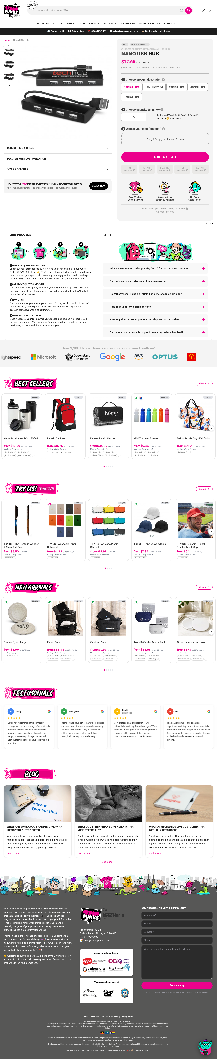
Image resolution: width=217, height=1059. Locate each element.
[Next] (211, 428)
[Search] (188, 10)
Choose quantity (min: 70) (142, 109)
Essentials (126, 23)
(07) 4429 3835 (99, 31)
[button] (165, 67)
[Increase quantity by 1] (143, 117)
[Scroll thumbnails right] (9, 85)
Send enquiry (177, 985)
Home (7, 40)
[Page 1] (104, 466)
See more (108, 862)
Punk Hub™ (171, 23)
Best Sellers (67, 23)
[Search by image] (181, 10)
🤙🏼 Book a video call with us (156, 31)
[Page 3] (108, 466)
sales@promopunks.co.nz (125, 31)
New (82, 23)
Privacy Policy (202, 993)
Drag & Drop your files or (165, 139)
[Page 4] (110, 466)
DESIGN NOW (98, 186)
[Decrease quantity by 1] (124, 117)
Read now (12, 853)
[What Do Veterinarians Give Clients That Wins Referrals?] (108, 803)
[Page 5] (112, 466)
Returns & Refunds (110, 1017)
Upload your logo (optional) (143, 129)
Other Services (149, 23)
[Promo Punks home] (12, 10)
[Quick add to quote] (39, 456)
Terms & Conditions (187, 993)
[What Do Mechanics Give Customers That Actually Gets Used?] (179, 803)
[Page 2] (106, 466)
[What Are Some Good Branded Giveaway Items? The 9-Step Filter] (37, 803)
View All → (204, 383)
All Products (46, 23)
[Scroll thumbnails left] (9, 45)
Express (94, 23)
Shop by (108, 23)
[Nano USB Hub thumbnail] (9, 52)
